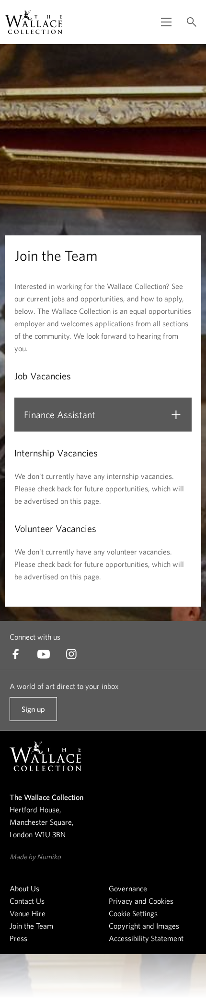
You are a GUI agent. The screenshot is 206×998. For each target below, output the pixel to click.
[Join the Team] (33, 22)
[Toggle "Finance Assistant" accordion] (176, 415)
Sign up (33, 713)
